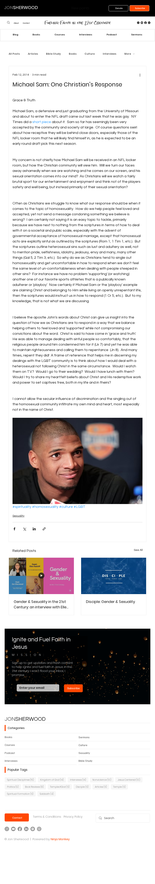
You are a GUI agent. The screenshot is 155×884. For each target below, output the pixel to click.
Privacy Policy (73, 817)
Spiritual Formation (21, 794)
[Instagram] (138, 23)
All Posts (14, 53)
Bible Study (53, 53)
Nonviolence (103, 779)
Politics (14, 787)
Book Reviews (35, 787)
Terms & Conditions (47, 817)
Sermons (84, 737)
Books (72, 53)
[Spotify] (32, 829)
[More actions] (140, 75)
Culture (90, 53)
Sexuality (18, 515)
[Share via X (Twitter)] (24, 529)
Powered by (41, 839)
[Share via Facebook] (14, 529)
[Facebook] (145, 23)
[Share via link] (44, 529)
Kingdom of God (53, 779)
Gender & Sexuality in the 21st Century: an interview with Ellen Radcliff (41, 604)
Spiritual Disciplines (21, 779)
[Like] (8, 23)
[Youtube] (142, 23)
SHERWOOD (25, 719)
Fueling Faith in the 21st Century (77, 22)
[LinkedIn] (149, 23)
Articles (33, 53)
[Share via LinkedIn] (34, 529)
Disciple (83, 787)
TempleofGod (61, 787)
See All (138, 550)
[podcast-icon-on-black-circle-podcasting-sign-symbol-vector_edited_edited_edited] (39, 829)
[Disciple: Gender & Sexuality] (113, 576)
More (127, 53)
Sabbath (48, 794)
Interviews (109, 53)
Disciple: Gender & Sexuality (110, 601)
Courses (10, 744)
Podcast (10, 753)
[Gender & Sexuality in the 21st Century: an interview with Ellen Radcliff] (41, 576)
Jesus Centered (130, 779)
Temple (120, 787)
